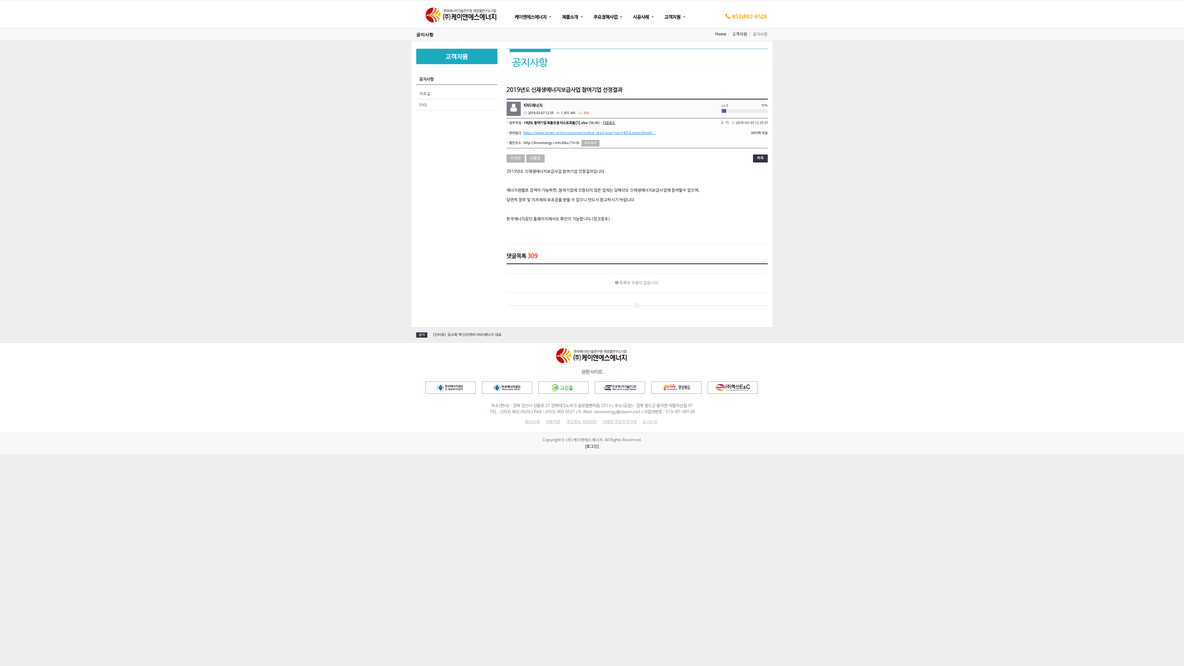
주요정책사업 (606, 17)
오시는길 (650, 422)
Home (720, 34)
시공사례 (641, 17)
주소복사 (590, 143)
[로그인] (592, 447)
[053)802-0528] (746, 27)
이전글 (516, 158)
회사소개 (532, 422)
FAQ (423, 105)
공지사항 (426, 79)
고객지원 (672, 17)
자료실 (424, 94)
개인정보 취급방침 (581, 422)
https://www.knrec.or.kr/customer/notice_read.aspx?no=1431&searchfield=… (590, 133)
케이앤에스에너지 (531, 17)
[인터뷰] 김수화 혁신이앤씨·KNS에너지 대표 (467, 335)
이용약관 (553, 422)
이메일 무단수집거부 (620, 422)
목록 (760, 158)
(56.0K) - (569, 123)
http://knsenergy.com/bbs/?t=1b (551, 143)
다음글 (535, 158)
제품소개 (570, 17)
